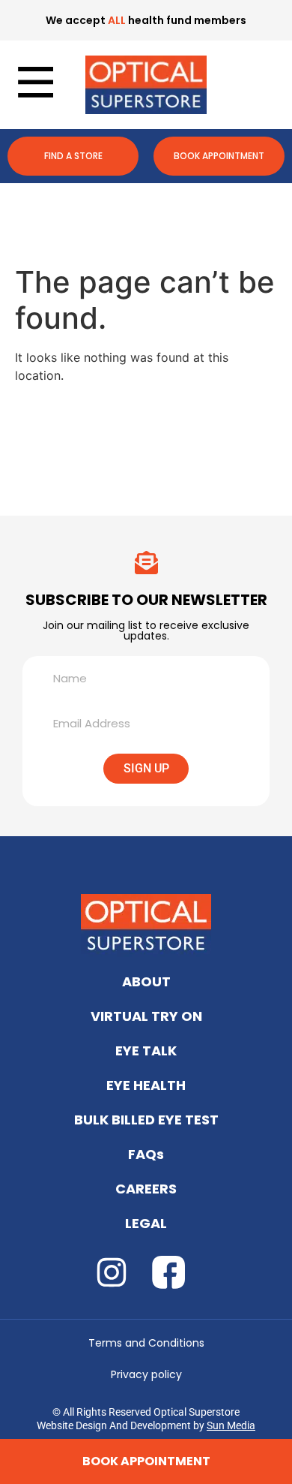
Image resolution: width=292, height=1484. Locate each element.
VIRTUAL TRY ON (146, 1016)
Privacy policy (146, 1374)
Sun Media (231, 1425)
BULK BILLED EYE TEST (146, 1119)
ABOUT (146, 981)
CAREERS (146, 1188)
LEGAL (146, 1223)
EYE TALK (146, 1050)
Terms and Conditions (146, 1342)
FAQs (146, 1154)
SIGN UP (146, 768)
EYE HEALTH (146, 1085)
